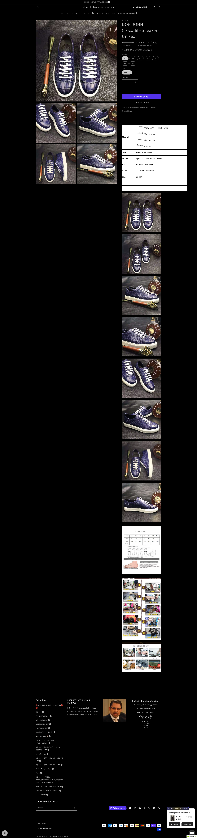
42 (140, 58)
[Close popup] (193, 810)
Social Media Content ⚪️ (45, 769)
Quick (38, 700)
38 (155, 58)
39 (133, 58)
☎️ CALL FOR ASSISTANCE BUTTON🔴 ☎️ (49, 706)
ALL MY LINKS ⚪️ (42, 795)
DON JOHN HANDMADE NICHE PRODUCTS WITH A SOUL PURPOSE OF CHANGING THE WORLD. (49, 780)
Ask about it (187, 824)
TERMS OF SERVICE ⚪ (44, 716)
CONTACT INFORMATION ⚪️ (46, 732)
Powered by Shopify (62, 836)
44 (125, 64)
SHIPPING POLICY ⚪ (43, 724)
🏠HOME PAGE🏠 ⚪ (43, 736)
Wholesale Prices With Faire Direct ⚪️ (49, 787)
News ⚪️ (39, 773)
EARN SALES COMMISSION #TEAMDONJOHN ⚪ (45, 741)
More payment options (142, 102)
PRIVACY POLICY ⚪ (43, 728)
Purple (127, 72)
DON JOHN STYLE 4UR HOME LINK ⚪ (49, 765)
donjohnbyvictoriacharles (48, 836)
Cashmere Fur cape (184, 817)
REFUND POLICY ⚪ (43, 720)
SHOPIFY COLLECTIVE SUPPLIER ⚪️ (48, 791)
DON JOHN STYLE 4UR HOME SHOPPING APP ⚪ (50, 759)
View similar (174, 824)
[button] (38, 6)
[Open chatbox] (192, 833)
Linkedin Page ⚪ (42, 754)
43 (133, 64)
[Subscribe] (74, 808)
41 (148, 58)
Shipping (135, 46)
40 (125, 58)
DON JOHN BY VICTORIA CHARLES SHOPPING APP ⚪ (48, 748)
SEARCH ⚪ (40, 712)
